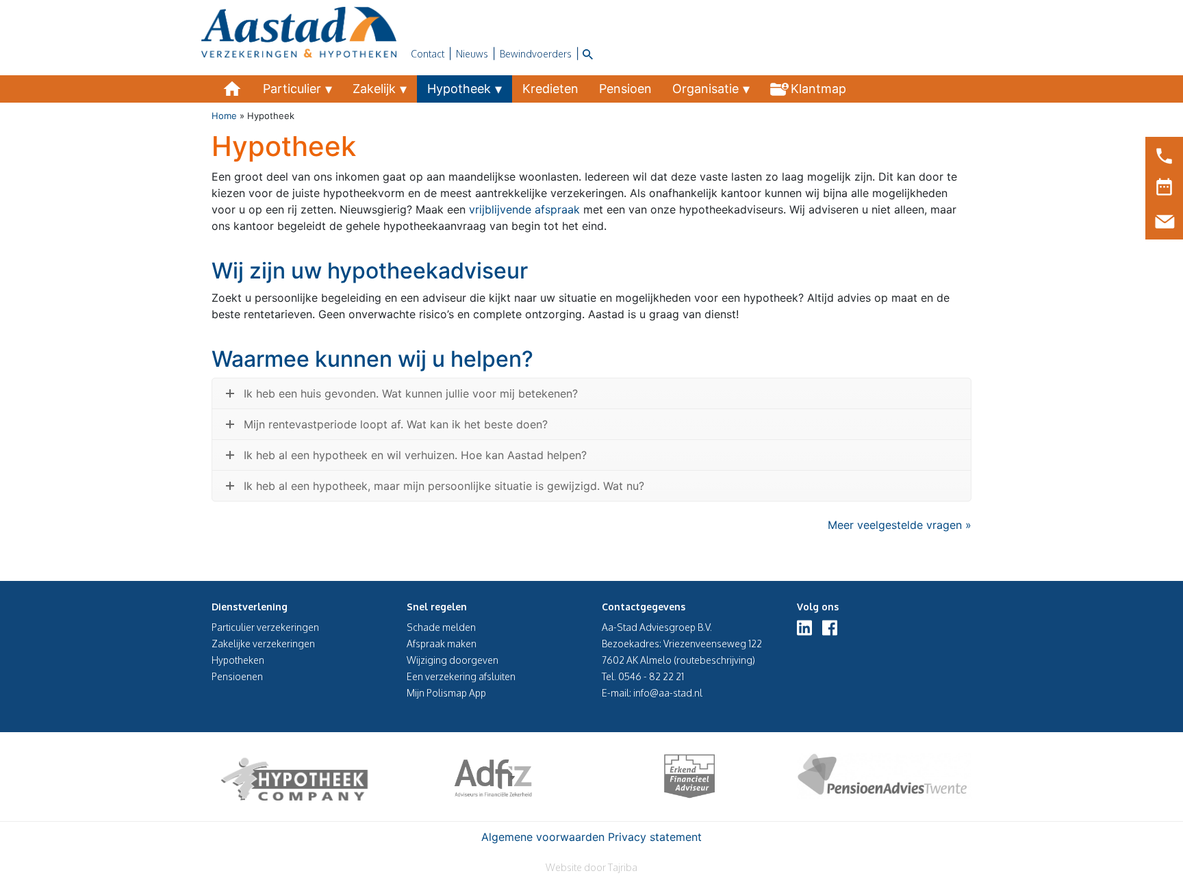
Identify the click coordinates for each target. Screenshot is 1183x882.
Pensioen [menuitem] (625, 88)
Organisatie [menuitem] (705, 88)
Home (224, 115)
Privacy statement (655, 837)
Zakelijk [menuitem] (374, 88)
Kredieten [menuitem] (550, 88)
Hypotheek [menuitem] (459, 88)
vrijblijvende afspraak (524, 209)
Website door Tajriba (591, 867)
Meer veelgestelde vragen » (899, 525)
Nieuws (472, 54)
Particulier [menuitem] (292, 88)
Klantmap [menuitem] (818, 88)
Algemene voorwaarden (543, 837)
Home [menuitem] (232, 89)
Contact (427, 54)
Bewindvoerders (536, 54)
